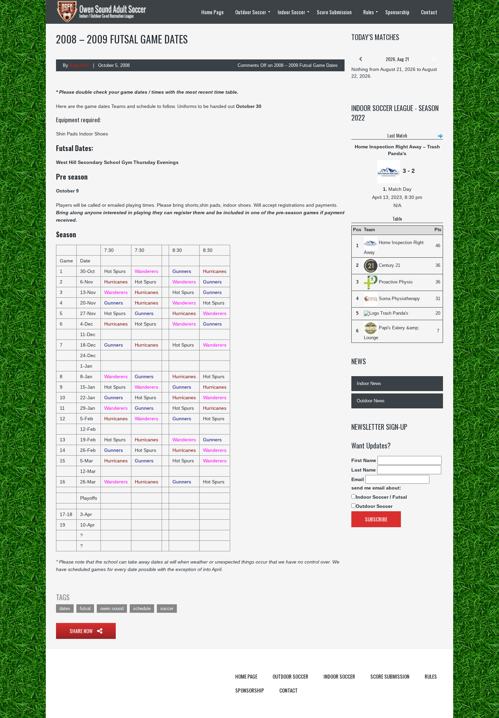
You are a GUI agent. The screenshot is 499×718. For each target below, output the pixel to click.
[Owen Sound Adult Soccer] (105, 12)
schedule (142, 608)
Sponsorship (249, 690)
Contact (288, 690)
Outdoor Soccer (374, 506)
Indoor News (369, 383)
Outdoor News (371, 400)
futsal (85, 608)
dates (64, 608)
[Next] (434, 59)
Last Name (363, 470)
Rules (431, 676)
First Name (363, 460)
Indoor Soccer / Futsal (381, 497)
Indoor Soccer (339, 676)
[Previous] (360, 59)
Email (357, 479)
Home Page (246, 676)
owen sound (112, 608)
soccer (166, 608)
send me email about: (376, 488)
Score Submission (389, 676)
